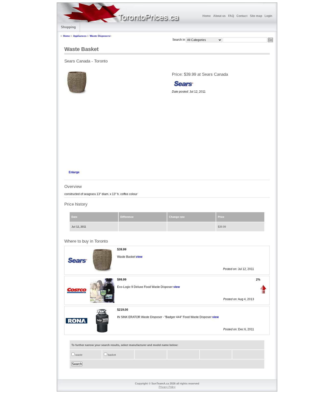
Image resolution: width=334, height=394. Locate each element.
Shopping (68, 27)
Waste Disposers (100, 36)
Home (206, 16)
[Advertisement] (113, 131)
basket (111, 354)
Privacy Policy (167, 386)
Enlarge (74, 172)
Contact (241, 16)
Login (268, 16)
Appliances (80, 36)
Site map (256, 16)
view (139, 257)
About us (219, 16)
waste (78, 354)
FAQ (231, 16)
